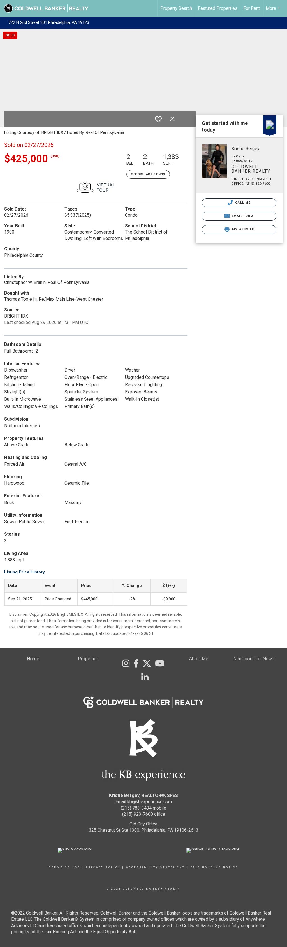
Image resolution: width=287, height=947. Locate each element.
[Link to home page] (49, 8)
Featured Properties (217, 8)
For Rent (251, 8)
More (273, 11)
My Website (242, 229)
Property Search (176, 8)
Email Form (242, 216)
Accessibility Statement (155, 867)
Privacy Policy (103, 867)
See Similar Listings (148, 174)
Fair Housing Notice (214, 867)
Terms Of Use (64, 867)
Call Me (242, 202)
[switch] (158, 119)
